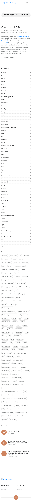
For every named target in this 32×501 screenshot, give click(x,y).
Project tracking (16, 370)
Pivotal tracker (16, 179)
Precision (14, 367)
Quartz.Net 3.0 (10, 27)
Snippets (18, 388)
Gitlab (15, 322)
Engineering (16, 124)
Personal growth (17, 363)
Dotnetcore (16, 121)
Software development (16, 215)
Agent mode (13, 255)
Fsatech (16, 133)
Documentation (6, 301)
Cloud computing (7, 276)
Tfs (3, 402)
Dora (15, 301)
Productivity (5, 370)
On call (18, 356)
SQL (19, 391)
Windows (16, 243)
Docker (16, 115)
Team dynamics (18, 395)
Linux (16, 154)
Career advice (14, 269)
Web (16, 240)
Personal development (16, 176)
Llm (11, 342)
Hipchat (4, 325)
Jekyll (26, 332)
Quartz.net (11, 32)
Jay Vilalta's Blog (9, 2)
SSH (25, 391)
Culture (16, 106)
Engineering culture (7, 308)
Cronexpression (20, 283)
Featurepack (5, 318)
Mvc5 (3, 353)
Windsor (4, 419)
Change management (8, 273)
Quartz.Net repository (22, 36)
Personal (16, 173)
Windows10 (19, 416)
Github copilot (6, 322)
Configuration (6, 280)
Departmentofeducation (9, 294)
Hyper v (18, 325)
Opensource (5, 363)
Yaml (16, 246)
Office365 (10, 356)
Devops (16, 112)
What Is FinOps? (13, 432)
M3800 (25, 342)
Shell (16, 209)
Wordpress (13, 419)
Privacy (16, 185)
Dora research (16, 118)
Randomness (17, 377)
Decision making (7, 290)
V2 (3, 409)
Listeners (20, 339)
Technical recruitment (20, 398)
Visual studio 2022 (21, 412)
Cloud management (16, 97)
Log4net (17, 342)
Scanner (16, 206)
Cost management (7, 283)
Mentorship (24, 346)
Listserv (4, 342)
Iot (12, 332)
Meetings (15, 346)
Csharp (14, 287)
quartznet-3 (4, 43)
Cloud (16, 93)
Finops (14, 318)
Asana (14, 259)
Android (26, 255)
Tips (16, 224)
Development (16, 109)
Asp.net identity (6, 262)
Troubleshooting (16, 231)
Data (27, 287)
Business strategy (19, 266)
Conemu (25, 276)
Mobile (16, 164)
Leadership (16, 151)
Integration (5, 332)
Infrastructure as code (16, 145)
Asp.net (16, 78)
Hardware (16, 139)
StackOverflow (5, 41)
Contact (3, 490)
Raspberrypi (16, 194)
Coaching (17, 276)
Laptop (9, 335)
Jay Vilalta (5, 30)
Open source (16, 170)
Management (16, 157)
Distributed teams (7, 297)
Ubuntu (24, 405)
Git (16, 136)
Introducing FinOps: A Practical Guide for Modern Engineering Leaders (18, 453)
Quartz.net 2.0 (6, 377)
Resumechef (16, 200)
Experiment (23, 315)
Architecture (5, 259)
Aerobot (16, 72)
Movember (21, 349)
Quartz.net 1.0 (15, 374)
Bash (3, 266)
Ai (16, 75)
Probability (23, 367)
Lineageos (5, 339)
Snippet (16, 212)
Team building (6, 395)
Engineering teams (23, 311)
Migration (16, 160)
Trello (15, 402)
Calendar (4, 269)
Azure (16, 81)
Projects (16, 188)
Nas (16, 167)
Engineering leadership (8, 311)
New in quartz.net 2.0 (20, 353)
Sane (16, 203)
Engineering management (16, 127)
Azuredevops (24, 262)
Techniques (16, 221)
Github (26, 318)
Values (13, 409)
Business (16, 90)
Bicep (16, 84)
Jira (3, 335)
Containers (16, 103)
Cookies (24, 280)
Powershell (16, 182)
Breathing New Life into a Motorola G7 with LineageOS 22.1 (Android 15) (19, 442)
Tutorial (17, 405)
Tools (16, 228)
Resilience (21, 381)
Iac (3, 329)
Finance (16, 130)
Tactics (16, 218)
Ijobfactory (10, 329)
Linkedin (19, 490)
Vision (16, 234)
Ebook (4, 304)
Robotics (15, 384)
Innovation (16, 148)
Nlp (3, 356)
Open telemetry (17, 360)
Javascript (19, 332)
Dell (16, 290)
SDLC (11, 388)
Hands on (22, 322)
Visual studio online (16, 237)
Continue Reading (9, 57)
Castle (23, 269)
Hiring (16, 142)
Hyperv (25, 325)
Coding (16, 100)
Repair (16, 197)
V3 (26, 32)
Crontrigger (5, 287)
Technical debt (6, 398)
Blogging (16, 87)
